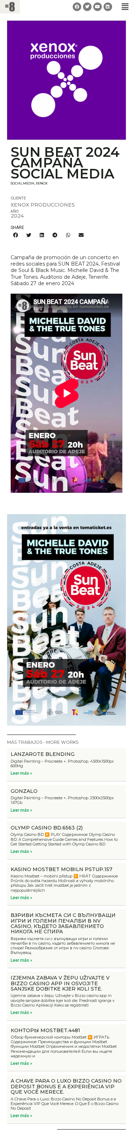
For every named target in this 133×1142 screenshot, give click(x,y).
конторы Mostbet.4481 (45, 1030)
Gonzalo (24, 791)
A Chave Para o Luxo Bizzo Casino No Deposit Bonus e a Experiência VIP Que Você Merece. (66, 1086)
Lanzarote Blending (42, 754)
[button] (125, 6)
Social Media (22, 183)
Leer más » (21, 773)
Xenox (42, 183)
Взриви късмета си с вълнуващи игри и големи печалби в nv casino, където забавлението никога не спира (63, 923)
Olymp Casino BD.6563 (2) (47, 828)
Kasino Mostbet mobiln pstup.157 (61, 869)
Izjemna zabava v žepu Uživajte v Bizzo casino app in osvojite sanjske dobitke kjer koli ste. (60, 983)
